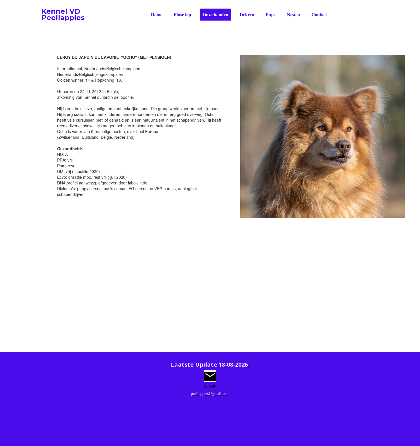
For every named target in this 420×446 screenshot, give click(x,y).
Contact (319, 14)
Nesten (293, 14)
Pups (270, 14)
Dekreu (247, 14)
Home (156, 14)
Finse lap (182, 14)
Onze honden (215, 14)
